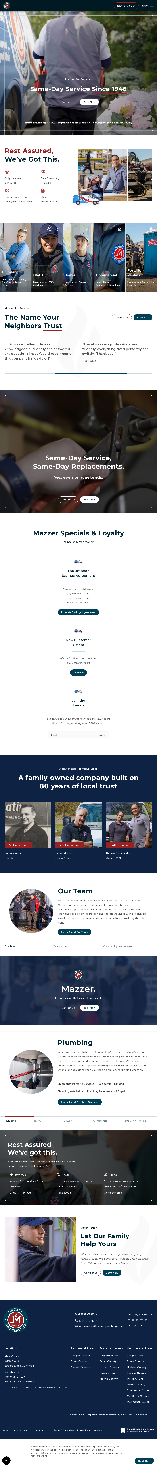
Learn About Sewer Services (75, 284)
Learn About (14, 282)
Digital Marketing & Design (140, 1430)
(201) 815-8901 (39, 1456)
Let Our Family (105, 1237)
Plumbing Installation (70, 1091)
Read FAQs (64, 1192)
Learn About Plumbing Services (79, 1102)
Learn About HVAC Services (43, 284)
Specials (78, 672)
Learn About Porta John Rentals (140, 284)
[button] (6, 1460)
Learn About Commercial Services (108, 284)
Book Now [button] (144, 1460)
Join (100, 735)
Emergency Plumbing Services (76, 1083)
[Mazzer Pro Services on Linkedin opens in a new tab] (135, 1326)
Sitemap (98, 1430)
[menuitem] (129, 1326)
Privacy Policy (84, 1430)
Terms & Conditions (64, 1430)
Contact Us (69, 102)
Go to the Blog (113, 1192)
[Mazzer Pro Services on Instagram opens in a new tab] (129, 1326)
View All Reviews (20, 1192)
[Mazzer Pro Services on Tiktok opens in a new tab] (141, 1326)
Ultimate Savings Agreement (78, 612)
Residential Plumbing (111, 1083)
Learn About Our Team (74, 932)
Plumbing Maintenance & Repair (106, 1091)
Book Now (91, 102)
